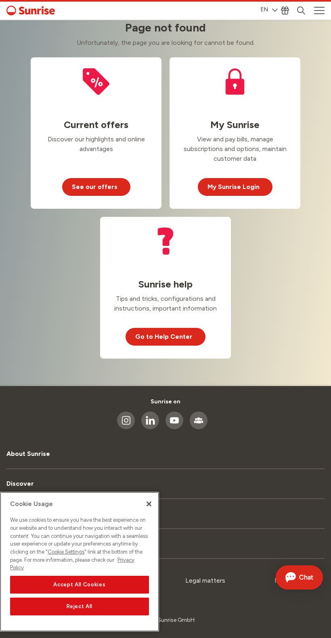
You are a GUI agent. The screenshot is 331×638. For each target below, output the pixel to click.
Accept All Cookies (79, 584)
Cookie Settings (66, 552)
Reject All (80, 606)
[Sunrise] (30, 10)
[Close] (149, 504)
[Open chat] (299, 577)
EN (264, 9)
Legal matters (205, 580)
